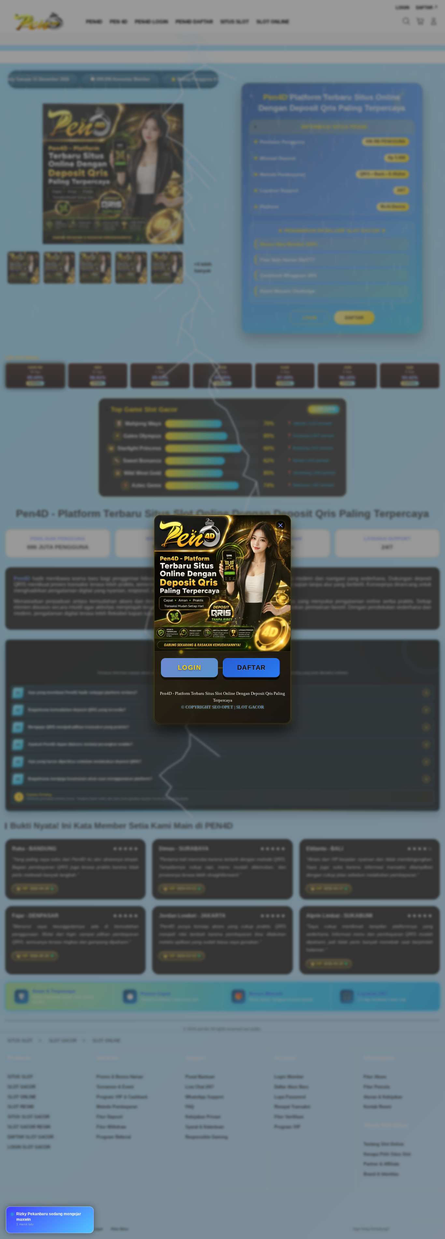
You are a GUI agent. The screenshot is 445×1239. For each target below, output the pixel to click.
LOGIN (189, 667)
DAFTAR (251, 667)
